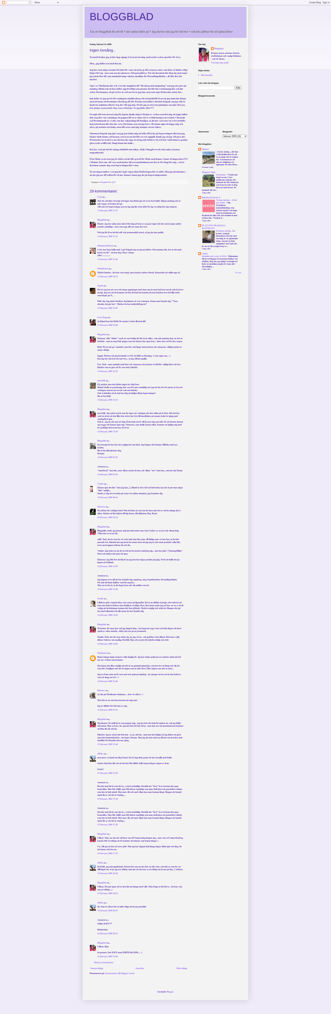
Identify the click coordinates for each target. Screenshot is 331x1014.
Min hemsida (206, 75)
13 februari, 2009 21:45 (107, 308)
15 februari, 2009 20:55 (107, 910)
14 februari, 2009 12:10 (107, 566)
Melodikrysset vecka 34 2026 (214, 256)
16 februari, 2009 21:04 (107, 956)
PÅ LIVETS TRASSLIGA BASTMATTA (213, 227)
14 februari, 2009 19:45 (107, 615)
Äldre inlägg (181, 968)
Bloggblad (101, 219)
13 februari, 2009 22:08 (107, 325)
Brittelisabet (102, 268)
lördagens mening (223, 230)
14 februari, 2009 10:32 (107, 517)
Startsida (140, 968)
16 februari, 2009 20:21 (107, 933)
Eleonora (101, 506)
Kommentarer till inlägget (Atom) (120, 973)
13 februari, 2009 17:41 (107, 236)
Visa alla (238, 273)
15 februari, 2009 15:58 (107, 773)
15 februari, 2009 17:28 (107, 798)
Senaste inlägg (97, 968)
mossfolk (101, 380)
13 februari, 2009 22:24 (107, 371)
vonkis (205, 253)
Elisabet (205, 149)
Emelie (100, 598)
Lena (99, 196)
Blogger (170, 991)
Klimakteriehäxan (105, 245)
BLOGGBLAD (121, 16)
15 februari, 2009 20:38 (107, 873)
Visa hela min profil (219, 62)
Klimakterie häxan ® (211, 197)
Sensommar (221, 174)
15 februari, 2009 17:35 (107, 853)
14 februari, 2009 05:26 (107, 474)
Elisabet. (101, 690)
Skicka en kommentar (103, 962)
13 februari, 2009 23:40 (107, 431)
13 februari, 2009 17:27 (107, 210)
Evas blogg (102, 317)
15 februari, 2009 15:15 (107, 709)
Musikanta (102, 652)
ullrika (100, 753)
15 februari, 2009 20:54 (107, 893)
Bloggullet (101, 440)
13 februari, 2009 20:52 (107, 276)
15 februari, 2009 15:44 (107, 744)
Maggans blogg (208, 172)
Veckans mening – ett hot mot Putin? (226, 201)
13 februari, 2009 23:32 (107, 399)
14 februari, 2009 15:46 (107, 589)
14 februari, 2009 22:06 (107, 643)
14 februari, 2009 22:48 (107, 681)
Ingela (100, 285)
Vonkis (100, 483)
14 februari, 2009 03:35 (107, 457)
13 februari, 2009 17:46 (107, 259)
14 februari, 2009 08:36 (107, 497)
